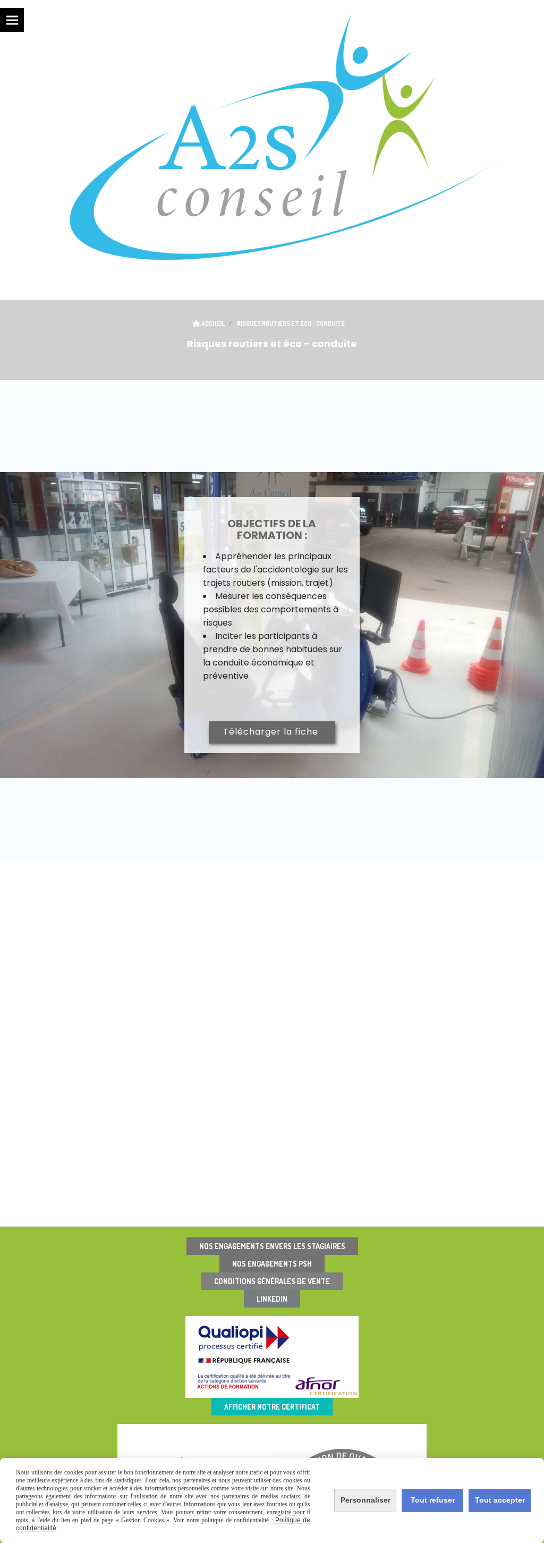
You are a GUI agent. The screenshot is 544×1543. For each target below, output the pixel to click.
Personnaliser (365, 1500)
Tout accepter (500, 1500)
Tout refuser (433, 1500)
